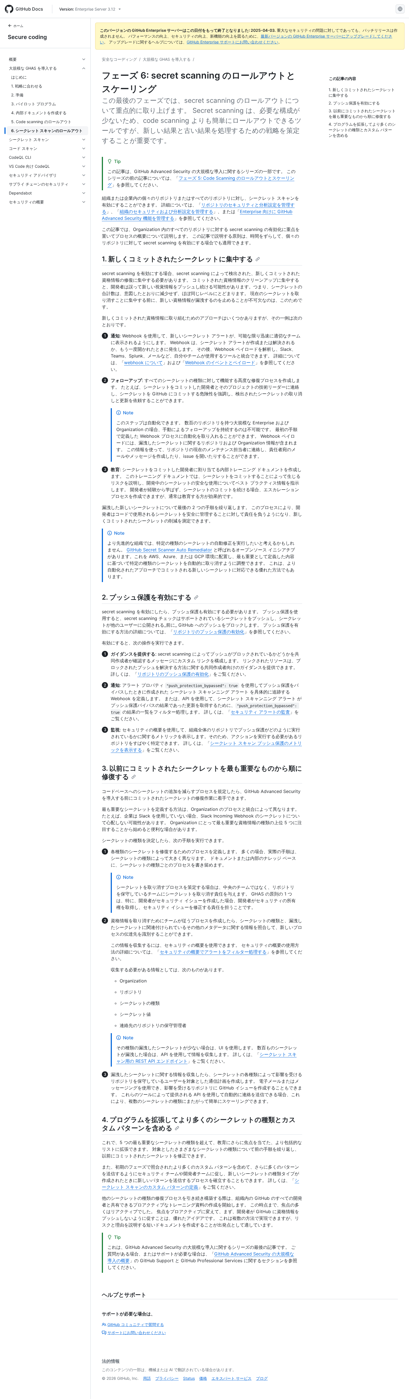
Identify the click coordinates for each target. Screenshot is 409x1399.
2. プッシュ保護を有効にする (147, 597)
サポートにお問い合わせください (136, 1332)
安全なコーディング (119, 59)
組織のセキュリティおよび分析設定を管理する (166, 211)
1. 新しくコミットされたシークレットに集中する (177, 259)
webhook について (143, 362)
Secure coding (27, 37)
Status (189, 1378)
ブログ (262, 1378)
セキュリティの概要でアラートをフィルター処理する (213, 952)
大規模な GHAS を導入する (167, 59)
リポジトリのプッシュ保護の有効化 (208, 631)
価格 (203, 1378)
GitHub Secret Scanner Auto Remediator (169, 550)
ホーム (18, 26)
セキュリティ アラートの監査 (260, 712)
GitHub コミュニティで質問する (135, 1324)
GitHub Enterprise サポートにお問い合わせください (232, 42)
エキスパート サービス (231, 1378)
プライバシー (167, 1378)
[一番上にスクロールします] (396, 1386)
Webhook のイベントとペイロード (220, 362)
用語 (147, 1378)
